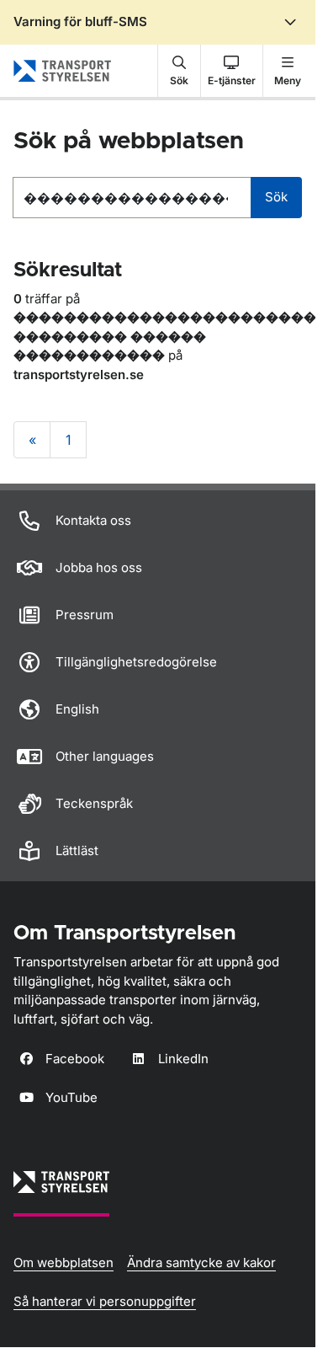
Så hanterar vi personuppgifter (104, 1301)
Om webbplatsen (63, 1262)
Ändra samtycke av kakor (201, 1262)
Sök (276, 197)
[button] (179, 71)
